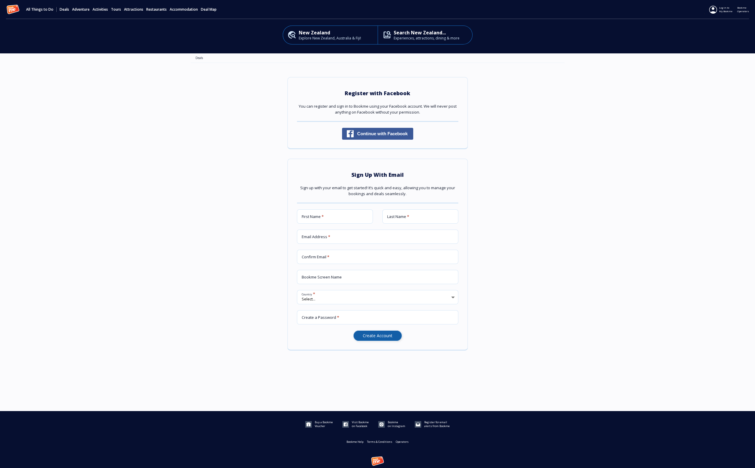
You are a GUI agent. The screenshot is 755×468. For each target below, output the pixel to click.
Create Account (377, 335)
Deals (64, 9)
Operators (402, 442)
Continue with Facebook (382, 133)
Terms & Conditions (379, 442)
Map (213, 9)
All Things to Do (39, 9)
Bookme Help (354, 442)
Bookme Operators (743, 9)
